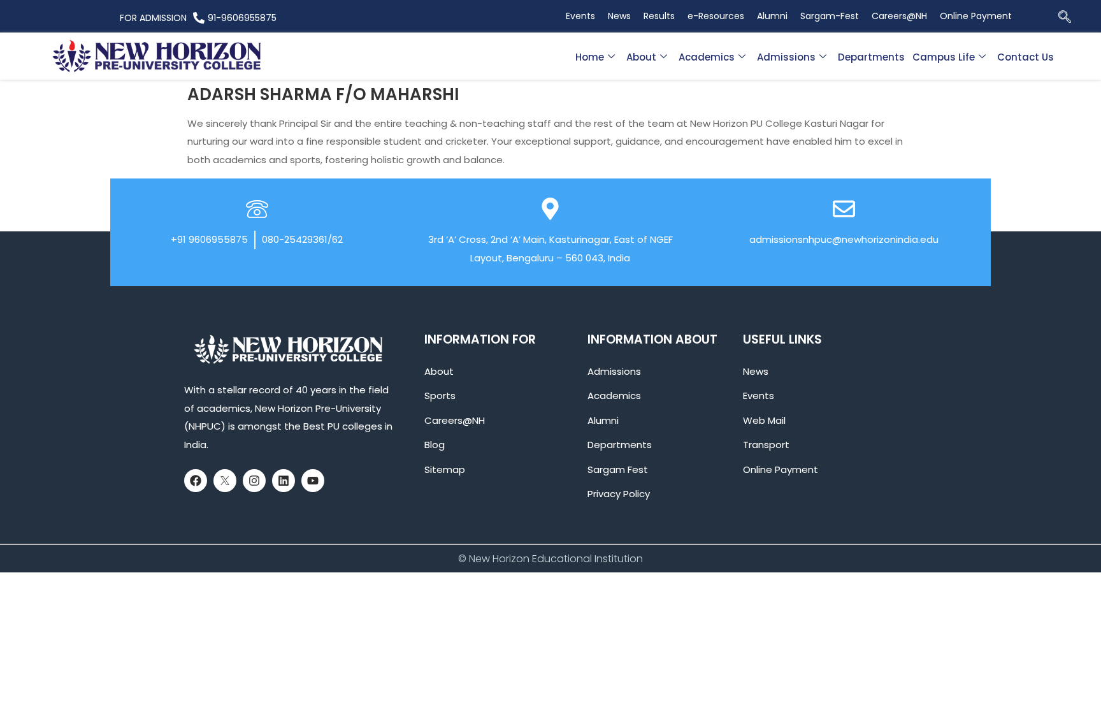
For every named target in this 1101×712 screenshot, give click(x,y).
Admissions (786, 57)
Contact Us (1025, 57)
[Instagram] (254, 480)
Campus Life (943, 57)
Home (589, 57)
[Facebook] (195, 480)
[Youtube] (312, 480)
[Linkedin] (283, 480)
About (641, 57)
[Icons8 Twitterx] (224, 480)
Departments (871, 57)
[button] (1064, 18)
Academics (707, 57)
